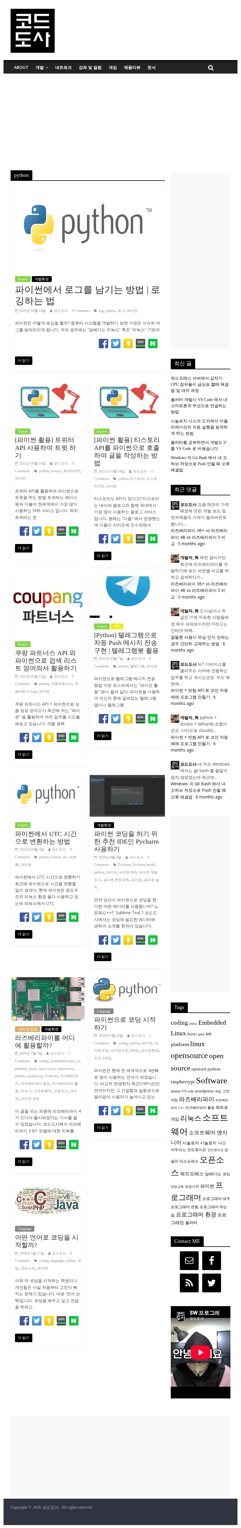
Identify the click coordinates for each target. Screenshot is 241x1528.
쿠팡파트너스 (61, 684)
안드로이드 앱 (217, 1150)
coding (43, 1061)
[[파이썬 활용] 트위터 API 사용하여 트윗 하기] (48, 384)
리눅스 (26, 1091)
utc (65, 857)
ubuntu (175, 1091)
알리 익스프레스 (184, 1161)
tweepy (56, 471)
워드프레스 (192, 1174)
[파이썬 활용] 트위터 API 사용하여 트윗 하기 (45, 447)
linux (32, 1069)
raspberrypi (35, 1076)
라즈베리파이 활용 (200, 1108)
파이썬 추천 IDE (116, 880)
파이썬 (132, 311)
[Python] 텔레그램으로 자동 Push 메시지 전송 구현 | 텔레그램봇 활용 (126, 642)
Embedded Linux (63, 1061)
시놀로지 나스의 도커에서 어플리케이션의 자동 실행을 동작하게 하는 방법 (199, 427)
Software (51, 1076)
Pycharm (124, 865)
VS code (188, 1091)
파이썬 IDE (127, 872)
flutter (192, 1034)
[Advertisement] (120, 118)
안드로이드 (196, 1150)
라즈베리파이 (196, 1099)
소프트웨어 (42, 1091)
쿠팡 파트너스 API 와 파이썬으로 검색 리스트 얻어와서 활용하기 (46, 660)
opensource (65, 1069)
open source (47, 1069)
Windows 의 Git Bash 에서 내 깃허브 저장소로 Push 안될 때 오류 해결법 (200, 463)
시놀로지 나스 (213, 1143)
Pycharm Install (144, 865)
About (21, 67)
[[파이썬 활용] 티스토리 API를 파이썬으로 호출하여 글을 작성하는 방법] (127, 384)
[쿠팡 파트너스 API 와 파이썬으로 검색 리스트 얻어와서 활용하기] (48, 579)
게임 (113, 67)
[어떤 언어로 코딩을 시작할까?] (48, 1185)
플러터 (191, 1222)
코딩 (226, 1174)
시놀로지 (191, 1143)
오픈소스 (61, 1091)
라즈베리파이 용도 (35, 1084)
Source (23, 279)
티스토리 (137, 479)
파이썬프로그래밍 (125, 1050)
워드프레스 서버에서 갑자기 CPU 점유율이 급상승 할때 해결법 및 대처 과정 (200, 384)
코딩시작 (28, 1268)
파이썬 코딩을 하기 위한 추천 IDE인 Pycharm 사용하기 (126, 841)
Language (104, 1011)
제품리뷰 (132, 67)
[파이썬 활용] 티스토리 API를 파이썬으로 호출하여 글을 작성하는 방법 (127, 451)
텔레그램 (137, 666)
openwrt (198, 1068)
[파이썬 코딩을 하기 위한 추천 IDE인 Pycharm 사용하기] (127, 778)
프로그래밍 (103, 1058)
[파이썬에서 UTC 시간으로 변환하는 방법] (48, 778)
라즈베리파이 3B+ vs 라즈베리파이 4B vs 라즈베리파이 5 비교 (199, 537)
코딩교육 (177, 1186)
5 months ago (191, 543)
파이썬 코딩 (30, 1099)
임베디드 (213, 1174)
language (57, 1261)
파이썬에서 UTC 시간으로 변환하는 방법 (46, 837)
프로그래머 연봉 (184, 1207)
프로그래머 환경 (196, 1214)
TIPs (117, 626)
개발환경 (42, 279)
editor (193, 1023)
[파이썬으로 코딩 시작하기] (127, 980)
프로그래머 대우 (216, 1199)
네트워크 (63, 67)
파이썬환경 (150, 1050)
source (55, 857)
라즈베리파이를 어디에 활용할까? (45, 1041)
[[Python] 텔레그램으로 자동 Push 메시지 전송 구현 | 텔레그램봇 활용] (127, 579)
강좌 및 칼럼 (90, 67)
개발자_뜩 (189, 557)
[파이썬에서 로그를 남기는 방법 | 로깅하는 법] (88, 188)
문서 (152, 67)
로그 (121, 311)
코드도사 (61, 311)
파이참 (136, 880)
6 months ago (209, 797)
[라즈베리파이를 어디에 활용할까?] (48, 980)
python (110, 311)
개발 (40, 67)
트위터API (71, 471)
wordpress (204, 1090)
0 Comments (81, 311)
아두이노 (178, 1150)
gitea (201, 1034)
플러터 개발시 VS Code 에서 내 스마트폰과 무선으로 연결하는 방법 (199, 405)
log (101, 311)
